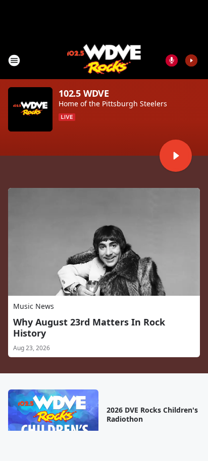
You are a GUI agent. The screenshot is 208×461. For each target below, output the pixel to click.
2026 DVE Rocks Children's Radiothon (152, 415)
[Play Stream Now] (191, 60)
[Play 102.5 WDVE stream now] (30, 109)
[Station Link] (104, 60)
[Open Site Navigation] (14, 60)
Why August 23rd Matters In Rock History (89, 327)
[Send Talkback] (172, 60)
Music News (33, 306)
